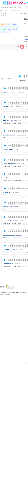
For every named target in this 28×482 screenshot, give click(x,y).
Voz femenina (4, 29)
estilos (12, 13)
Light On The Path (8, 149)
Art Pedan (20, 249)
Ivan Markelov (21, 163)
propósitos (17, 13)
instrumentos (3, 15)
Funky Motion (6, 178)
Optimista (8, 32)
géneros (7, 13)
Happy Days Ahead (8, 120)
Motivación (3, 27)
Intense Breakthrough (9, 135)
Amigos (9, 24)
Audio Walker (20, 220)
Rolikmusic (19, 235)
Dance (2, 24)
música (2, 13)
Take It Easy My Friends (9, 220)
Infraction (17, 149)
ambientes (23, 13)
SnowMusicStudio (20, 92)
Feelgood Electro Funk (9, 106)
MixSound (16, 206)
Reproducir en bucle (10, 78)
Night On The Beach (8, 92)
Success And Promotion (9, 163)
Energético (3, 32)
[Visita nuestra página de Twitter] (3, 286)
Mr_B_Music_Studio (21, 135)
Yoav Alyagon (18, 120)
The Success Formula (9, 235)
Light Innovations (7, 192)
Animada (10, 29)
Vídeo (8, 27)
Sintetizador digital (14, 27)
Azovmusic (19, 106)
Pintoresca (15, 29)
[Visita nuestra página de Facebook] (1, 286)
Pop (5, 24)
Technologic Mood (8, 263)
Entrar (16, 10)
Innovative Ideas (7, 206)
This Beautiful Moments (9, 249)
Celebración (14, 24)
